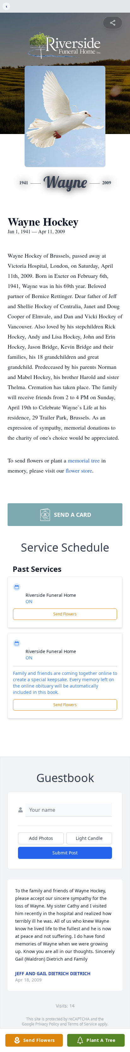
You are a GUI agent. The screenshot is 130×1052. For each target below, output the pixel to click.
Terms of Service (82, 1024)
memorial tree (84, 460)
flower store (79, 470)
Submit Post (65, 853)
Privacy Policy (47, 1024)
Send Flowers (65, 614)
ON (29, 601)
